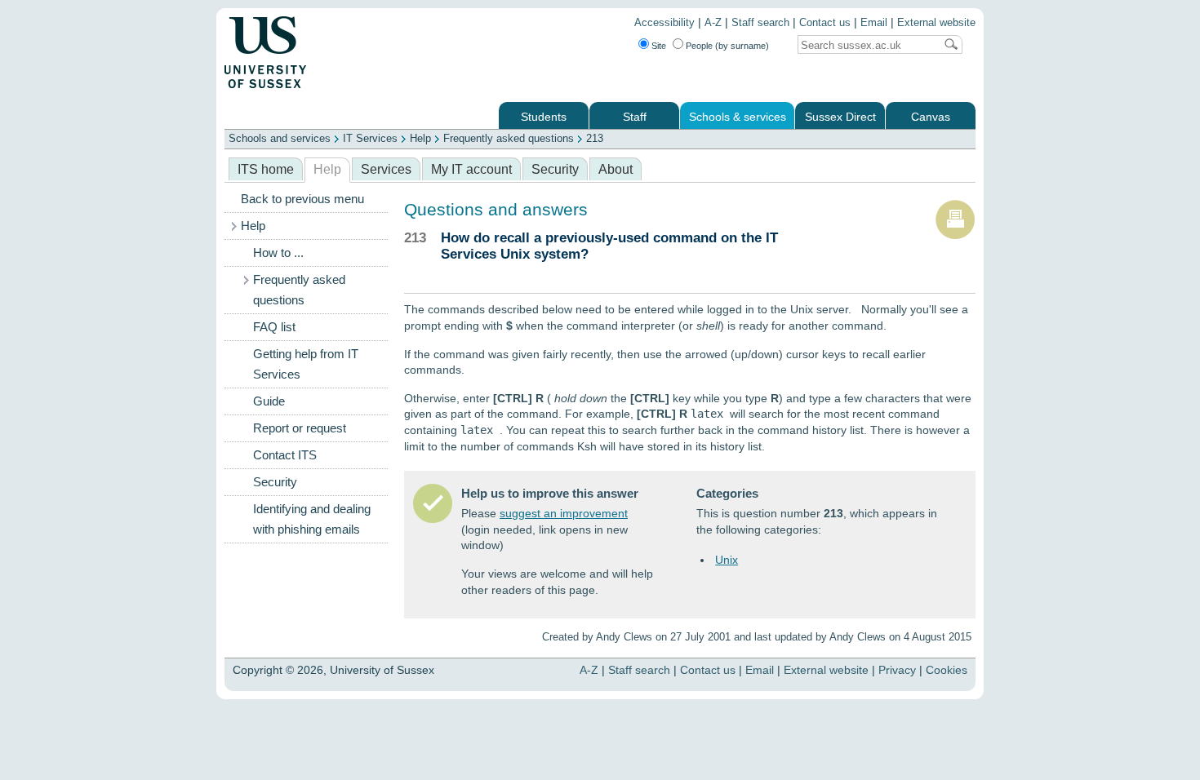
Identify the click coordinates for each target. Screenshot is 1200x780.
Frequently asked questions (508, 138)
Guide (269, 401)
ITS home (266, 169)
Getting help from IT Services (305, 364)
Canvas (930, 117)
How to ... (278, 252)
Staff (635, 117)
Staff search (760, 23)
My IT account (471, 169)
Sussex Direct (840, 117)
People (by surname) (727, 46)
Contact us (825, 23)
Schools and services (280, 138)
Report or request (299, 428)
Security (555, 169)
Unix (726, 559)
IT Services (370, 138)
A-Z (713, 23)
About (615, 169)
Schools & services (737, 117)
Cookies (946, 669)
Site (658, 46)
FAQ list (274, 327)
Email (873, 23)
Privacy (897, 669)
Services (386, 169)
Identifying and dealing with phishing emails (312, 519)
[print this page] (955, 235)
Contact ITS (285, 455)
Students (544, 117)
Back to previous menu (302, 199)
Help (420, 138)
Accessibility (664, 23)
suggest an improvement (564, 513)
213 (594, 138)
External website (936, 23)
